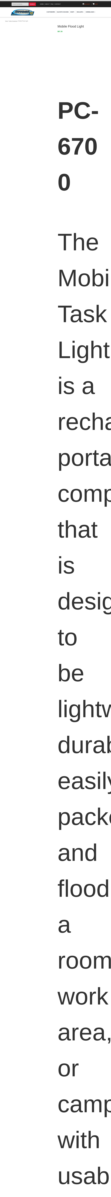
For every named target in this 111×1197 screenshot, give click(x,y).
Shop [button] (72, 12)
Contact (58, 4)
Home (42, 4)
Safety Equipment (13, 21)
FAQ (52, 4)
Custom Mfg (51, 12)
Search (32, 4)
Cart (96, 4)
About (47, 4)
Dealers (80, 12)
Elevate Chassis (63, 12)
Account (87, 4)
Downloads (90, 12)
